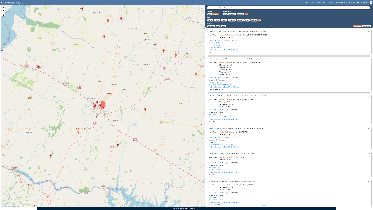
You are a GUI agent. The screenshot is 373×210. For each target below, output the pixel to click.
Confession (232, 14)
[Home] (12, 2)
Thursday (240, 20)
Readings (327, 2)
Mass (225, 14)
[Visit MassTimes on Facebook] (371, 3)
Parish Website (261, 31)
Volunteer (352, 2)
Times (223, 26)
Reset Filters (357, 26)
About (312, 2)
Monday (217, 20)
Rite (217, 26)
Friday (247, 20)
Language (211, 26)
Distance (215, 14)
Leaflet (2, 206)
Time (209, 14)
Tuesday (224, 20)
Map (306, 2)
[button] (102, 103)
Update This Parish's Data (217, 40)
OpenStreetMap (15, 206)
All (246, 14)
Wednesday (232, 20)
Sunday (210, 20)
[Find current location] (3, 14)
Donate (318, 2)
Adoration (240, 14)
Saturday (254, 20)
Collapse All (366, 26)
